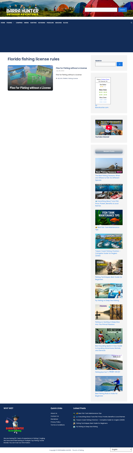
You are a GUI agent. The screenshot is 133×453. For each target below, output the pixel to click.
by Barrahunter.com (101, 106)
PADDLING (50, 23)
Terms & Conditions (58, 425)
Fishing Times (105, 79)
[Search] (120, 64)
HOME (3, 23)
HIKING (26, 23)
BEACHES (58, 23)
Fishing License (73, 78)
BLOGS (65, 23)
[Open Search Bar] (131, 22)
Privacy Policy (55, 422)
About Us (54, 413)
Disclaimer (54, 419)
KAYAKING (41, 23)
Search (122, 10)
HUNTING (33, 23)
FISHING (9, 23)
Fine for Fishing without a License (71, 68)
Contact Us (55, 416)
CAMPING (19, 23)
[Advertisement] (66, 39)
